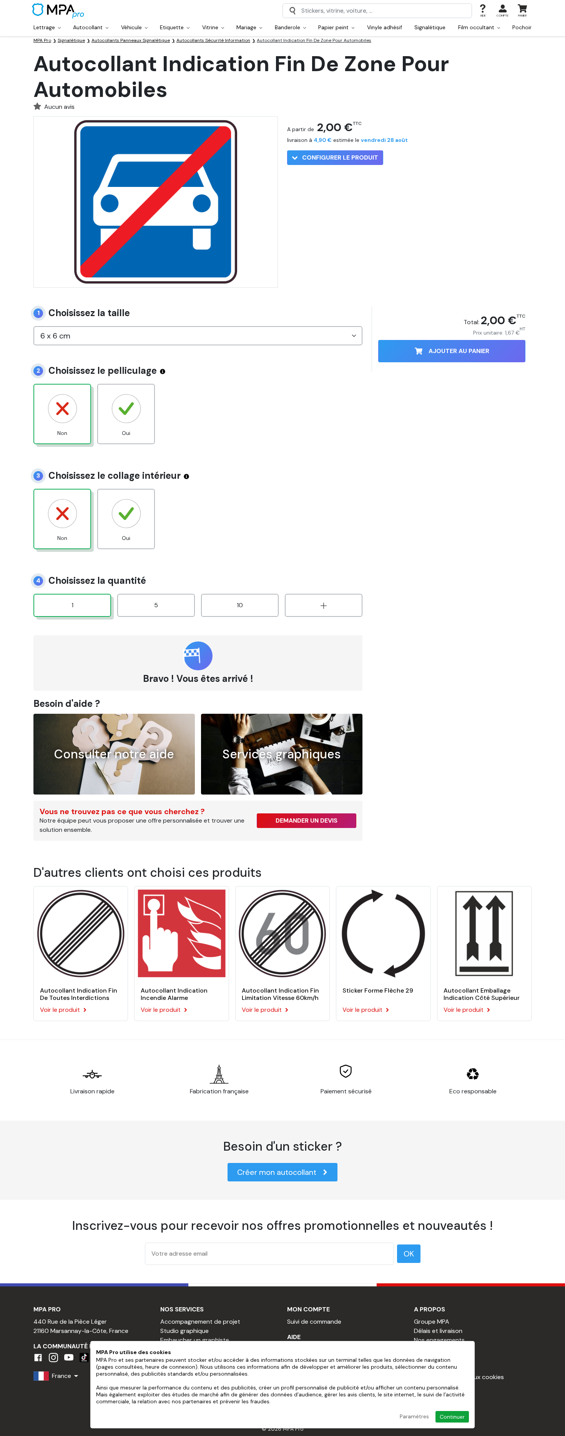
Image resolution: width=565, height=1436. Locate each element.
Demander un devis (306, 820)
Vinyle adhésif (384, 27)
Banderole (288, 27)
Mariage (247, 27)
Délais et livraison (438, 1331)
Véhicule (132, 27)
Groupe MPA (431, 1322)
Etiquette (172, 27)
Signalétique (429, 27)
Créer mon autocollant (276, 1172)
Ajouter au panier (459, 351)
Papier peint (334, 27)
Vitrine (211, 27)
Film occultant (477, 27)
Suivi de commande (314, 1322)
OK (409, 1254)
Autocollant (88, 27)
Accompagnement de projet (200, 1322)
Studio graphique (184, 1331)
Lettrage (44, 27)
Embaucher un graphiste (194, 1340)
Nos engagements (439, 1340)
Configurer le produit (339, 157)
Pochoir (522, 27)
